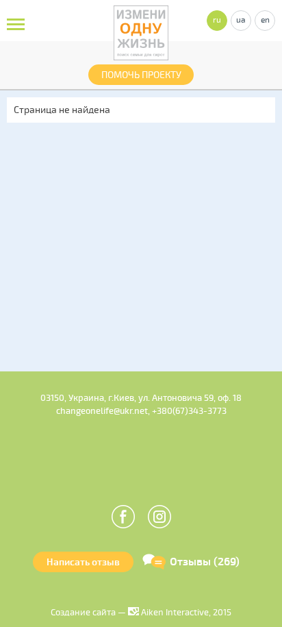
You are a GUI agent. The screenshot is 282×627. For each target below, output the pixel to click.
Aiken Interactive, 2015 (185, 612)
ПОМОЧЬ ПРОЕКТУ (141, 75)
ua (241, 20)
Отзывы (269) (205, 561)
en (265, 20)
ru (217, 20)
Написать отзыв (83, 562)
